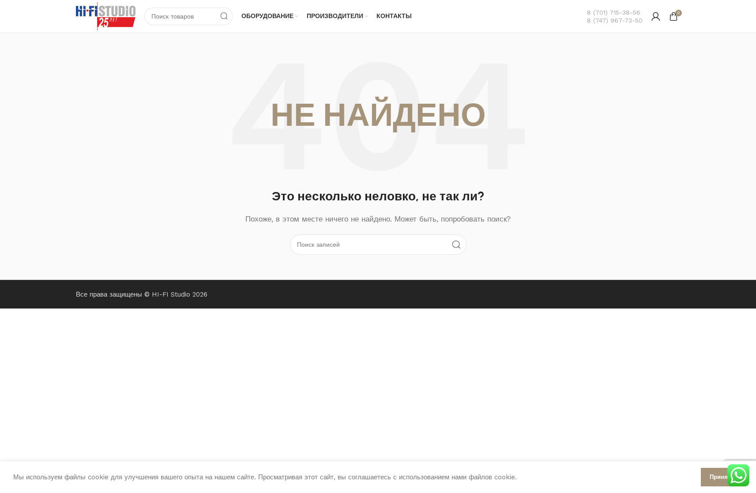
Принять (722, 477)
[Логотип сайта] (106, 16)
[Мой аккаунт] (656, 16)
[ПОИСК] (224, 16)
